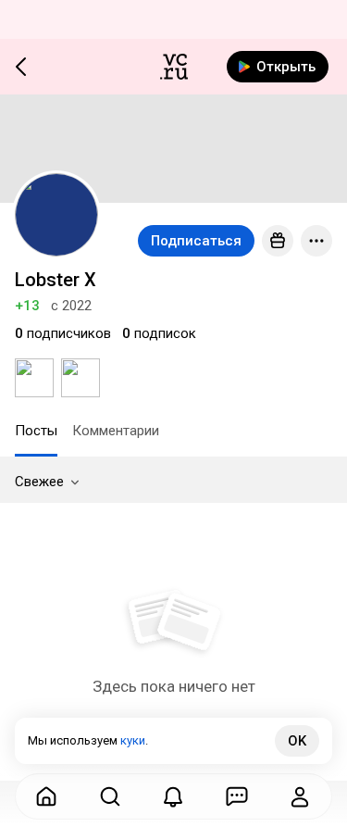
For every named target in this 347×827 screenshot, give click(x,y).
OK (297, 741)
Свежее (39, 481)
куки (132, 740)
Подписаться (196, 240)
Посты (36, 430)
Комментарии (115, 430)
